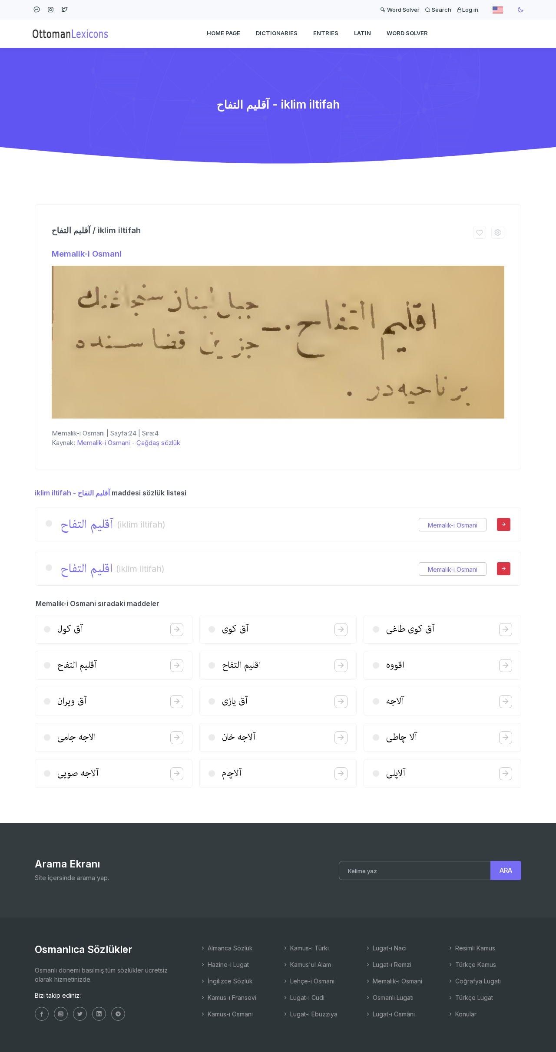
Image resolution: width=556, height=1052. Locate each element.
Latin (362, 33)
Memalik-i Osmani (87, 254)
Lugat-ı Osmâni (393, 1014)
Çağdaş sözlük (158, 443)
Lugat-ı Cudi (306, 997)
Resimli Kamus (474, 948)
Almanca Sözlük (229, 948)
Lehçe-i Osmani (311, 981)
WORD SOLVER (407, 33)
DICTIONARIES (277, 33)
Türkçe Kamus (474, 964)
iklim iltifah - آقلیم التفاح (72, 492)
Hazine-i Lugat (227, 964)
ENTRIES (325, 33)
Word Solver (403, 9)
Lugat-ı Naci (389, 948)
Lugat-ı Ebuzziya (313, 1014)
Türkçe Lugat (473, 997)
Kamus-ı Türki (308, 948)
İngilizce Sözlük (229, 981)
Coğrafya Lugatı (477, 981)
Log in (470, 9)
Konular (465, 1014)
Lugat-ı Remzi (391, 964)
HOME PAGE (223, 33)
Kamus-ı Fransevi (231, 997)
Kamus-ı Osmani (229, 1014)
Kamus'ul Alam (309, 964)
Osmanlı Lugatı (392, 997)
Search (440, 9)
